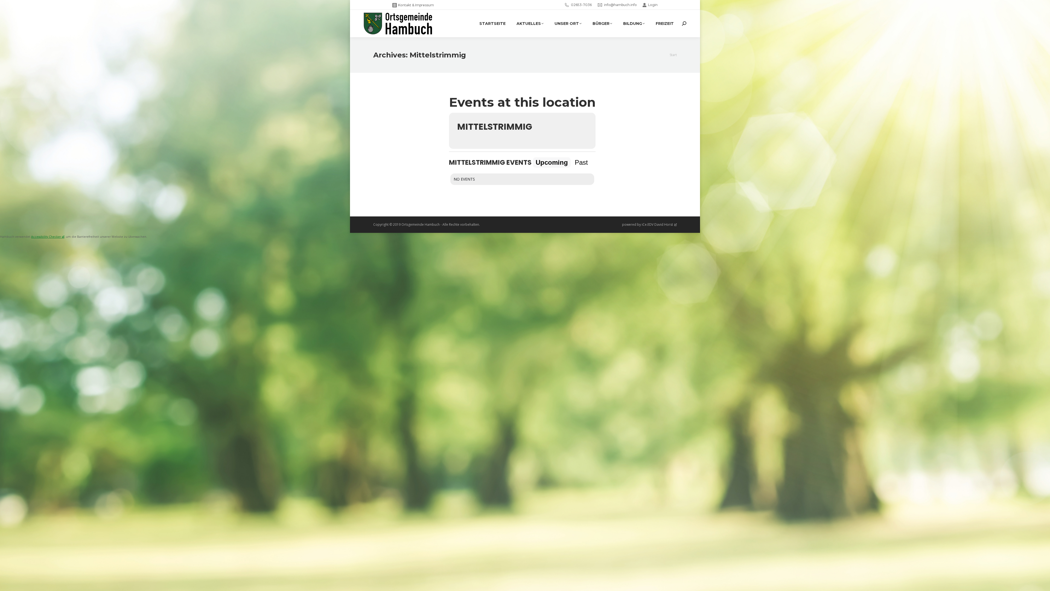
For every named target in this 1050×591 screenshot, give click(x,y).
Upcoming (552, 162)
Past (581, 162)
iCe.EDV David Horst (657, 224)
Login (653, 5)
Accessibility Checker (46, 237)
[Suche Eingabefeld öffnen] (684, 23)
